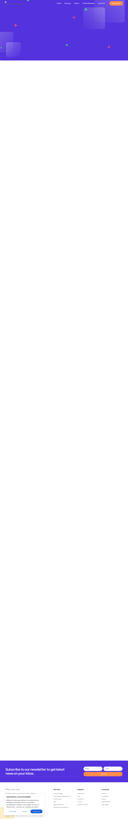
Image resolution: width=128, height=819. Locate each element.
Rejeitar (24, 811)
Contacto (101, 3)
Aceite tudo (36, 811)
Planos (76, 3)
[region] (24, 804)
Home (59, 3)
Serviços (68, 3)
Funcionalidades (89, 3)
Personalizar (12, 811)
